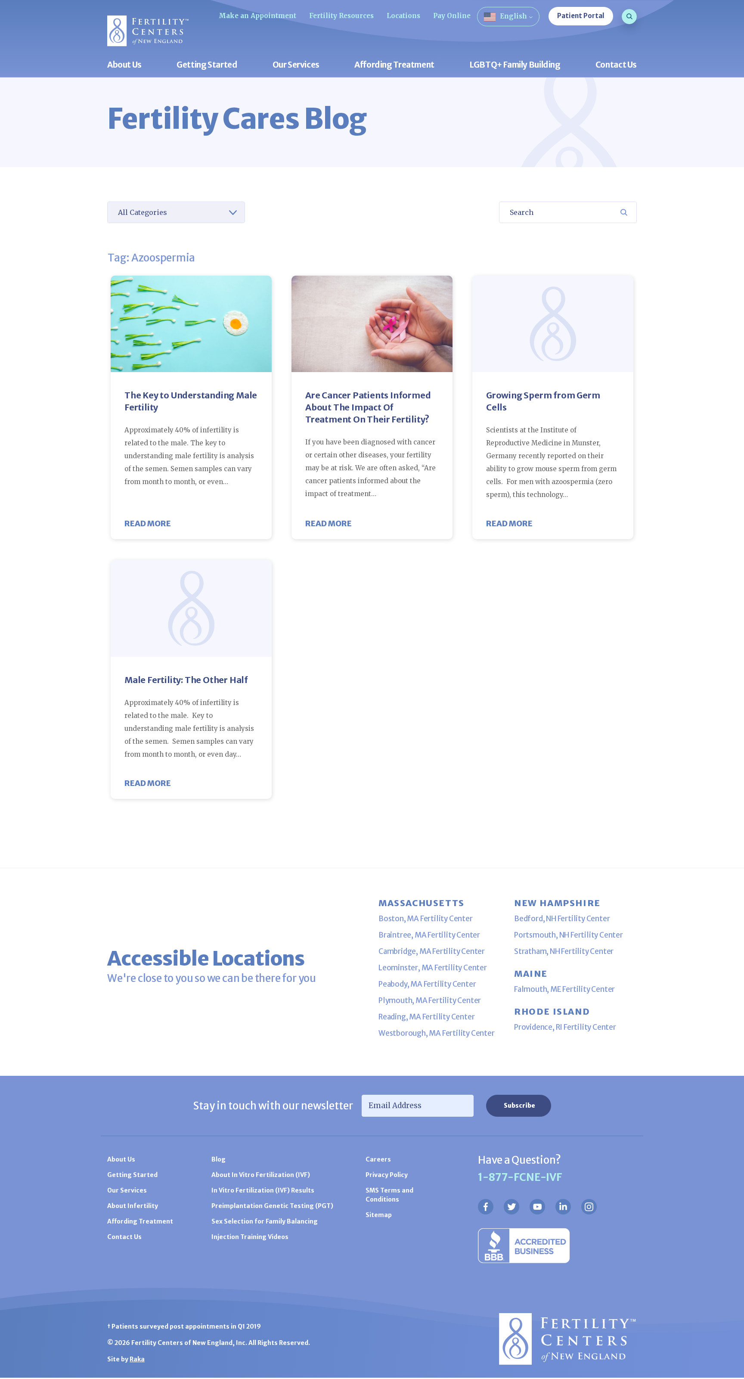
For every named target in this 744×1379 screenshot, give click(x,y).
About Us (124, 65)
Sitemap (379, 1215)
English (513, 16)
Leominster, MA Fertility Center (432, 967)
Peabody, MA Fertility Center (427, 984)
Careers (378, 1159)
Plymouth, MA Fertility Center (429, 1000)
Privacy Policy (387, 1175)
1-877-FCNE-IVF (520, 1177)
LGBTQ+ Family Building (515, 65)
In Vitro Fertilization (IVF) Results (262, 1190)
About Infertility (132, 1206)
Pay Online (452, 16)
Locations (403, 16)
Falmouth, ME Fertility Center (564, 989)
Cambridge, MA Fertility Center (431, 951)
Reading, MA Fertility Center (426, 1017)
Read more (147, 523)
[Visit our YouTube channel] (537, 1206)
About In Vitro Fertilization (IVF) (260, 1175)
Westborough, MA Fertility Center (436, 1033)
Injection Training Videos (249, 1237)
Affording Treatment (394, 65)
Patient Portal (580, 16)
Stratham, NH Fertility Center (564, 951)
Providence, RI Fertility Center (565, 1027)
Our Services (296, 65)
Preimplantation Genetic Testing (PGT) (272, 1206)
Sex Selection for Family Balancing (264, 1221)
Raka (137, 1359)
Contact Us (616, 65)
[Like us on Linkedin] (563, 1206)
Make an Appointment (257, 16)
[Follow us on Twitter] (511, 1206)
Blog (218, 1159)
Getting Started (207, 65)
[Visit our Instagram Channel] (589, 1206)
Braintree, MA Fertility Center (429, 935)
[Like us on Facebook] (485, 1206)
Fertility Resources (341, 16)
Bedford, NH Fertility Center (562, 918)
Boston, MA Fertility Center (425, 918)
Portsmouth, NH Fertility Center (568, 935)
